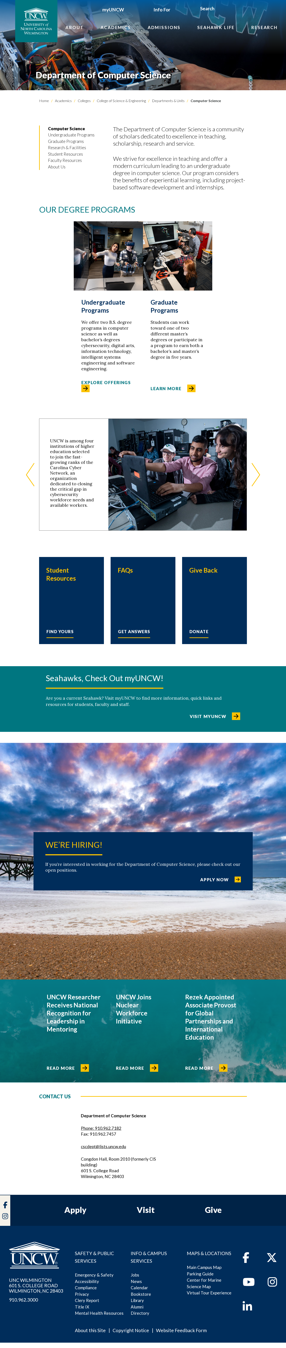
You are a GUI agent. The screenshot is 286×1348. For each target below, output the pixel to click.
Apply (75, 1210)
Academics (116, 27)
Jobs (135, 1274)
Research (264, 27)
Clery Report (87, 1300)
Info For (162, 9)
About (74, 27)
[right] (256, 474)
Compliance (86, 1287)
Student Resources (65, 154)
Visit (146, 1210)
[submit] (220, 9)
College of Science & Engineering (121, 100)
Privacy (82, 1294)
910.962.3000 (23, 1299)
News (136, 1281)
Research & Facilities (67, 147)
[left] (30, 474)
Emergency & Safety (94, 1274)
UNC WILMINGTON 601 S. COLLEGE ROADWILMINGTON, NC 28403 (36, 1285)
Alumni (137, 1306)
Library (137, 1300)
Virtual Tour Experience (209, 1292)
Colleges (84, 100)
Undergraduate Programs (71, 134)
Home (44, 100)
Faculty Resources (65, 160)
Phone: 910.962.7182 (101, 1128)
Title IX (82, 1306)
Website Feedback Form (181, 1330)
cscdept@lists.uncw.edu (103, 1146)
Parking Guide (200, 1273)
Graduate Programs (66, 141)
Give (213, 1210)
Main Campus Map (204, 1267)
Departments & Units (168, 100)
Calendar (139, 1287)
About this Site (90, 1330)
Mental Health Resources (99, 1313)
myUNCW (113, 9)
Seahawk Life (216, 27)
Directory (140, 1313)
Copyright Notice (131, 1330)
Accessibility (87, 1281)
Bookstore (141, 1294)
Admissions (164, 27)
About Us (56, 166)
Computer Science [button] (66, 128)
